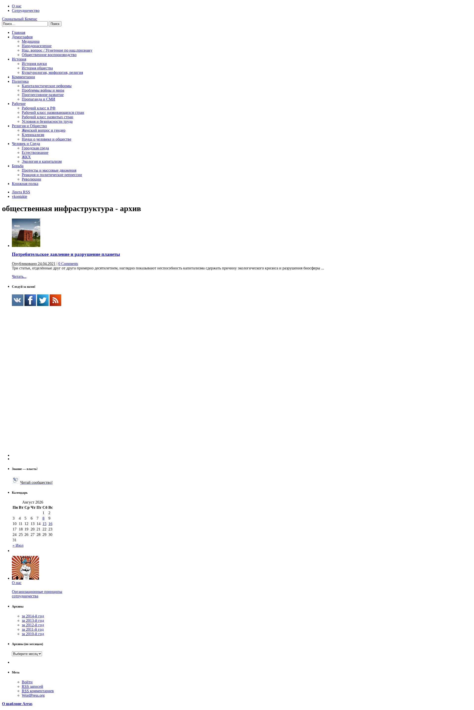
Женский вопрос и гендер (43, 130)
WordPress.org (33, 695)
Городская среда (35, 148)
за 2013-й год (33, 620)
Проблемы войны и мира (43, 90)
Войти (27, 682)
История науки (34, 63)
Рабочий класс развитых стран (47, 117)
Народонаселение (37, 46)
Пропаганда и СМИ (38, 99)
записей (32, 686)
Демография (22, 37)
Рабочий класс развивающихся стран (53, 112)
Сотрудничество (26, 10)
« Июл (18, 545)
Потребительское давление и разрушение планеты (66, 254)
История (19, 59)
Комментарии (23, 77)
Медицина (31, 41)
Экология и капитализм (42, 161)
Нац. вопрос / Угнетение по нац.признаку (57, 50)
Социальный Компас (19, 19)
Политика (20, 81)
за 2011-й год (33, 629)
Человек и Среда (26, 144)
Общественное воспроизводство (49, 55)
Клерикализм (33, 135)
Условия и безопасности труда (47, 121)
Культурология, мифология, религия (52, 72)
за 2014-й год (33, 616)
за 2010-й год (33, 634)
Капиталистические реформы (47, 86)
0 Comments (68, 264)
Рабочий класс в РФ (39, 108)
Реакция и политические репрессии (52, 175)
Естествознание (35, 152)
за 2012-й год (33, 625)
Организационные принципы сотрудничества (37, 593)
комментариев (38, 691)
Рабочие (19, 103)
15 (44, 524)
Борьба (17, 166)
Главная (18, 32)
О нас (16, 6)
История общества (37, 68)
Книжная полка (25, 184)
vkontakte (19, 196)
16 (50, 524)
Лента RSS (21, 192)
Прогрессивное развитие (43, 95)
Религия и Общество (29, 126)
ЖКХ (26, 157)
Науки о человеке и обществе (46, 139)
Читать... (19, 276)
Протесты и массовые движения (49, 170)
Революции (31, 179)
